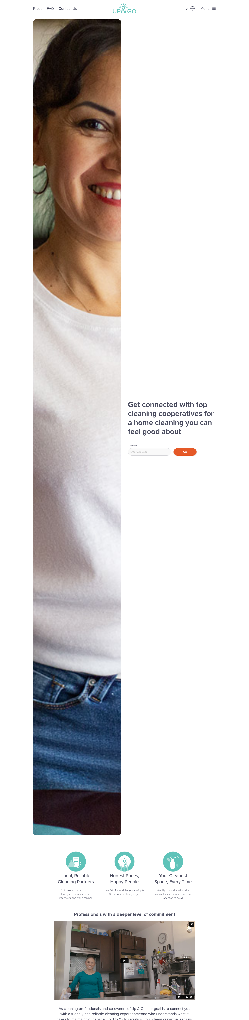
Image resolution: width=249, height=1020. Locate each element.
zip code (133, 445)
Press (37, 8)
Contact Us (68, 8)
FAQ (50, 8)
